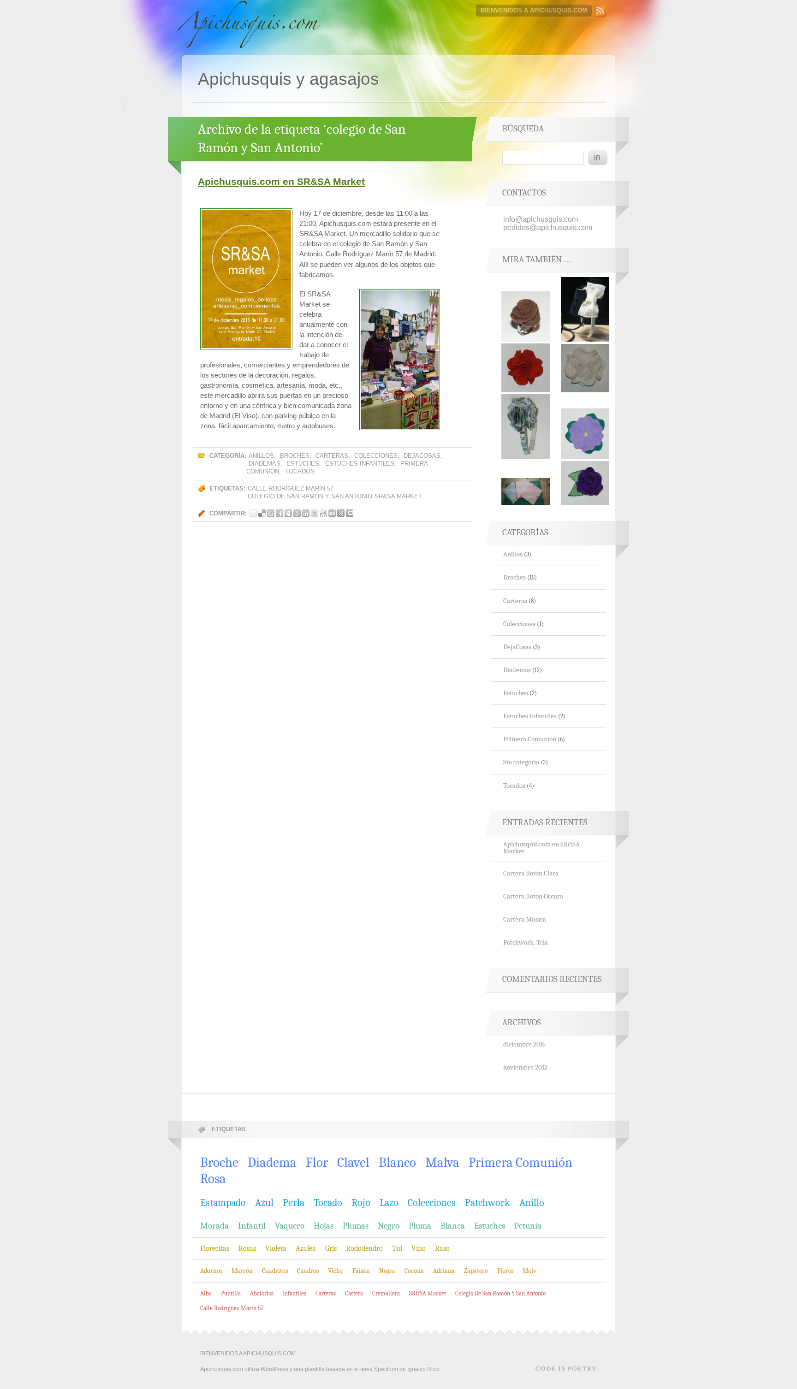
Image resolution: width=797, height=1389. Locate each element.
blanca (452, 1226)
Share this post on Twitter (314, 513)
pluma (420, 1226)
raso (442, 1248)
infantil (252, 1226)
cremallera (386, 1293)
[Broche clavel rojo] (525, 390)
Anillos (261, 455)
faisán (361, 1271)
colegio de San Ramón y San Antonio (310, 496)
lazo (389, 1203)
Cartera (354, 1293)
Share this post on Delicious (262, 513)
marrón (242, 1271)
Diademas (264, 463)
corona (414, 1271)
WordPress (274, 1369)
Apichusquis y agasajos (288, 79)
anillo (531, 1203)
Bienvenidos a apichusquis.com (534, 10)
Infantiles (294, 1293)
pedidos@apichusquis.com (547, 227)
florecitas (214, 1248)
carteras (325, 1293)
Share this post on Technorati (349, 513)
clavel (353, 1162)
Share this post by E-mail (253, 513)
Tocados (300, 471)
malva (442, 1162)
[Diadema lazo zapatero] (585, 339)
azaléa (306, 1248)
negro (388, 1226)
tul (397, 1248)
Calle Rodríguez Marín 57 (290, 488)
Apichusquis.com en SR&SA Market (281, 181)
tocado (328, 1203)
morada (214, 1226)
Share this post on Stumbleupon (332, 513)
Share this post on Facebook (279, 513)
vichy (335, 1271)
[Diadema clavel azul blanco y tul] (525, 457)
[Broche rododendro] (585, 457)
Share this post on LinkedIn (305, 513)
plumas (356, 1226)
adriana (444, 1271)
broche (219, 1162)
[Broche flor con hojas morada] (585, 503)
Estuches (302, 463)
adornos (211, 1271)
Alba (206, 1293)
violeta (275, 1248)
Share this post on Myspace (288, 513)
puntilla (231, 1293)
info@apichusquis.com (540, 219)
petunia (527, 1226)
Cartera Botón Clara (531, 873)
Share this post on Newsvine (341, 513)
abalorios (262, 1293)
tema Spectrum (379, 1369)
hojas (323, 1226)
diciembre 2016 (524, 1044)
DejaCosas (422, 455)
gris (331, 1248)
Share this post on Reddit (323, 513)
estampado (223, 1203)
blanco (397, 1162)
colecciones (432, 1203)
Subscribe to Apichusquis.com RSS (600, 11)
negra (387, 1271)
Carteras (331, 455)
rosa (213, 1178)
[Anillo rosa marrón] (525, 339)
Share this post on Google (297, 513)
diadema (272, 1162)
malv (529, 1271)
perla (293, 1203)
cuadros (308, 1271)
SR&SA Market (398, 496)
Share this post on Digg (270, 513)
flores (505, 1271)
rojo (360, 1203)
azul (264, 1203)
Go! (597, 157)
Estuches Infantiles (359, 463)
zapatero (476, 1271)
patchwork (487, 1203)
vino (418, 1248)
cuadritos (275, 1271)
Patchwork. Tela (525, 942)
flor (317, 1162)
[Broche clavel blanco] (585, 390)
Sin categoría (521, 762)
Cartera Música (524, 919)
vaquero (289, 1226)
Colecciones (376, 455)
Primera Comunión (529, 739)
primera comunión (520, 1162)
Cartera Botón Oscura (533, 896)
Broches (294, 455)
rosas (247, 1248)
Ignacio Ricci (423, 1369)
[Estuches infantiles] (525, 503)
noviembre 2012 (525, 1067)
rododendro (364, 1248)
